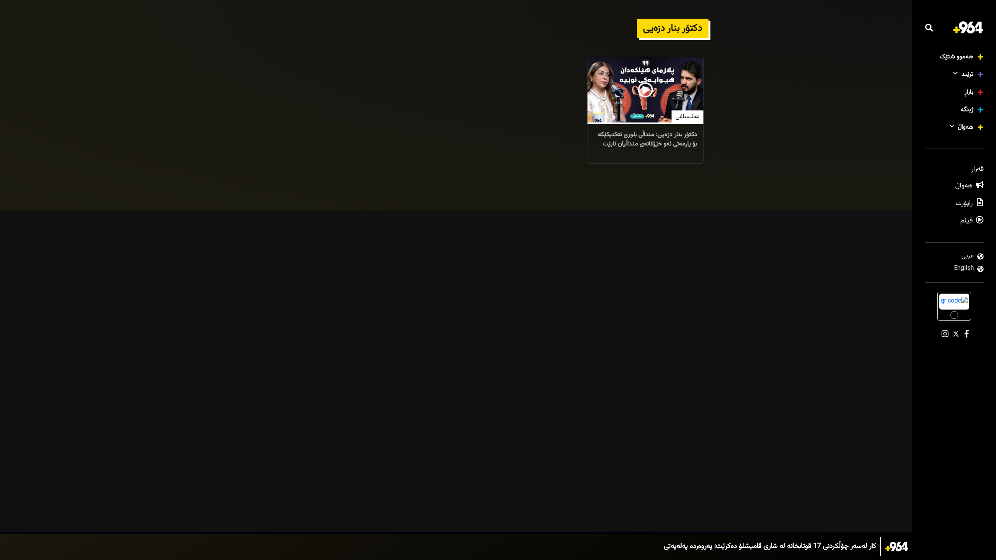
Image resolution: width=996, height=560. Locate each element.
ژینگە (967, 110)
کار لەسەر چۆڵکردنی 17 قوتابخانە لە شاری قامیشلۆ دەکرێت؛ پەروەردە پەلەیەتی (770, 546)
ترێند (967, 74)
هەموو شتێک (956, 57)
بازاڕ (968, 92)
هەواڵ (965, 127)
